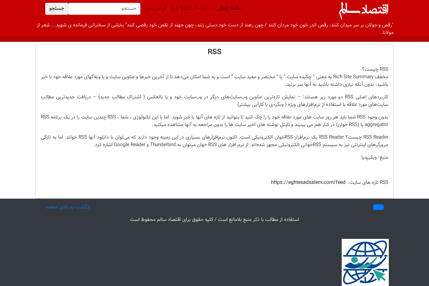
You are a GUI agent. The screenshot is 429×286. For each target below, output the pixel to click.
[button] (378, 207)
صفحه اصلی (228, 9)
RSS (215, 52)
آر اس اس (155, 9)
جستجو (56, 9)
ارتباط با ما (181, 9)
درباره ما (204, 9)
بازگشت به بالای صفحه (67, 207)
